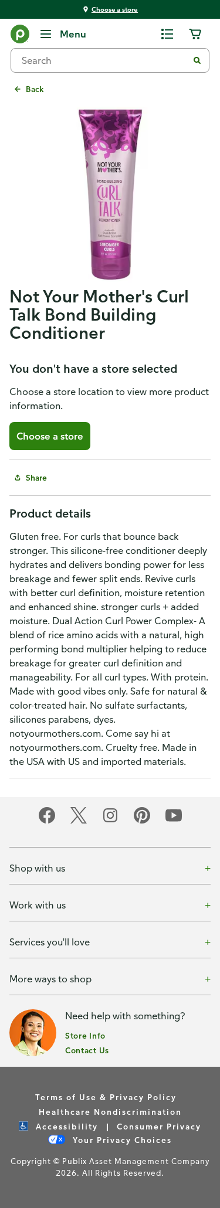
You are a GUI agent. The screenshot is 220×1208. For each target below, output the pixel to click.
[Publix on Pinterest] (142, 821)
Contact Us (87, 1050)
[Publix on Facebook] (47, 821)
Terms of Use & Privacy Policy (106, 1097)
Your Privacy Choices (121, 1140)
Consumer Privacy (159, 1126)
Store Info (85, 1035)
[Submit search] (197, 60)
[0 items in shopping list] (167, 34)
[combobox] (104, 60)
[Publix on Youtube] (173, 821)
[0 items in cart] (195, 34)
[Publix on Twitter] (78, 821)
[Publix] (20, 36)
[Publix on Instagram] (110, 821)
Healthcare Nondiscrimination (110, 1112)
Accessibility (65, 1126)
